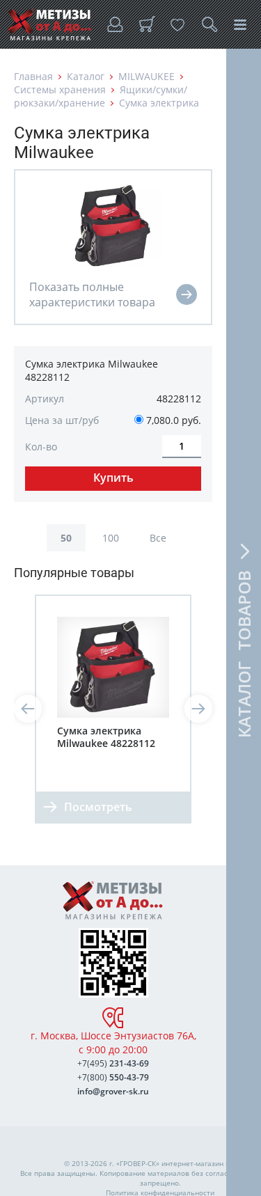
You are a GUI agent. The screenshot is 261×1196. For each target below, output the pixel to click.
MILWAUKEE (146, 76)
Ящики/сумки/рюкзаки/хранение (100, 96)
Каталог (85, 76)
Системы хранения (60, 89)
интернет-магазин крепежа (208, 1163)
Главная (33, 76)
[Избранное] (177, 24)
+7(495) (113, 1063)
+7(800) (113, 1077)
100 (110, 537)
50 (66, 537)
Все (158, 537)
